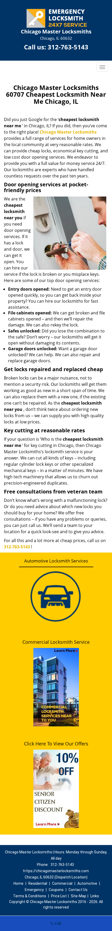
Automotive (87, 883)
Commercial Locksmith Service (56, 642)
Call (57, 923)
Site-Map (78, 896)
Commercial (62, 883)
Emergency (34, 890)
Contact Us (78, 890)
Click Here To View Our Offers (56, 743)
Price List (59, 896)
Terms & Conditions (29, 896)
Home (18, 883)
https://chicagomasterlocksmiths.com (56, 871)
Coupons (56, 890)
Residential (37, 883)
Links (94, 896)
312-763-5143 (68, 47)
